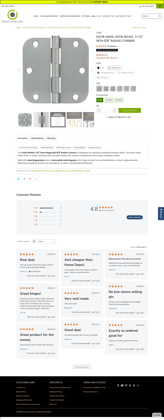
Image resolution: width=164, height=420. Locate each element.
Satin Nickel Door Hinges (80, 171)
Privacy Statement (90, 392)
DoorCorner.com (28, 412)
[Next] (92, 70)
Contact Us (108, 16)
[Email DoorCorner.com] (138, 385)
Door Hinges (56, 171)
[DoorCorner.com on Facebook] (118, 385)
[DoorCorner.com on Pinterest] (126, 385)
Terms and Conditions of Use (94, 387)
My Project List (123, 16)
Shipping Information (70, 16)
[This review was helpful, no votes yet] (48, 276)
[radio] (101, 68)
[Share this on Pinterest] (30, 179)
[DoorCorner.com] (12, 16)
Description (23, 138)
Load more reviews (82, 367)
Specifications (37, 138)
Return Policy (21, 392)
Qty (97, 106)
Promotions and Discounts (60, 387)
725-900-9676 (7, 6)
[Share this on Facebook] (24, 179)
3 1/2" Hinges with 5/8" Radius (38, 171)
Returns (86, 16)
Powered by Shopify (43, 412)
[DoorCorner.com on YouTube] (122, 385)
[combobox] (152, 16)
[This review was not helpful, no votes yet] (53, 276)
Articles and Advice (57, 396)
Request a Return (23, 396)
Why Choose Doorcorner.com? (28, 404)
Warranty (51, 138)
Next (144, 28)
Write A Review (135, 217)
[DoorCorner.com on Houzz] (134, 385)
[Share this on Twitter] (18, 179)
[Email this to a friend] (36, 179)
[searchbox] (24, 241)
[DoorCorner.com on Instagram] (130, 385)
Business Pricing (56, 392)
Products (66, 171)
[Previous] (19, 70)
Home (35, 16)
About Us (96, 16)
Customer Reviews (49, 16)
